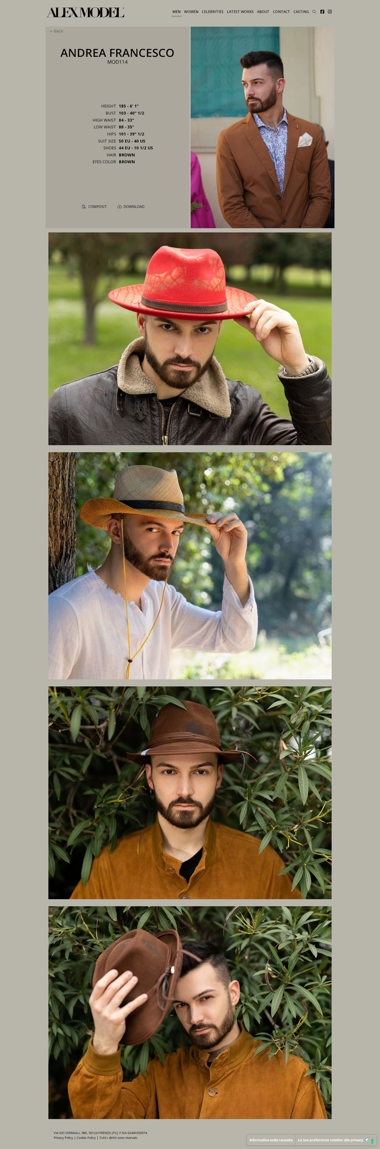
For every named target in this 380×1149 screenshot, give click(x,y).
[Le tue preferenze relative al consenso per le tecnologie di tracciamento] (372, 1141)
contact (281, 11)
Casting (301, 11)
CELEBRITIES (212, 11)
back (58, 31)
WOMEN (191, 11)
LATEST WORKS (240, 11)
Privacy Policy (63, 1138)
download (134, 206)
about (263, 11)
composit (97, 206)
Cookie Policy (86, 1138)
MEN (176, 11)
